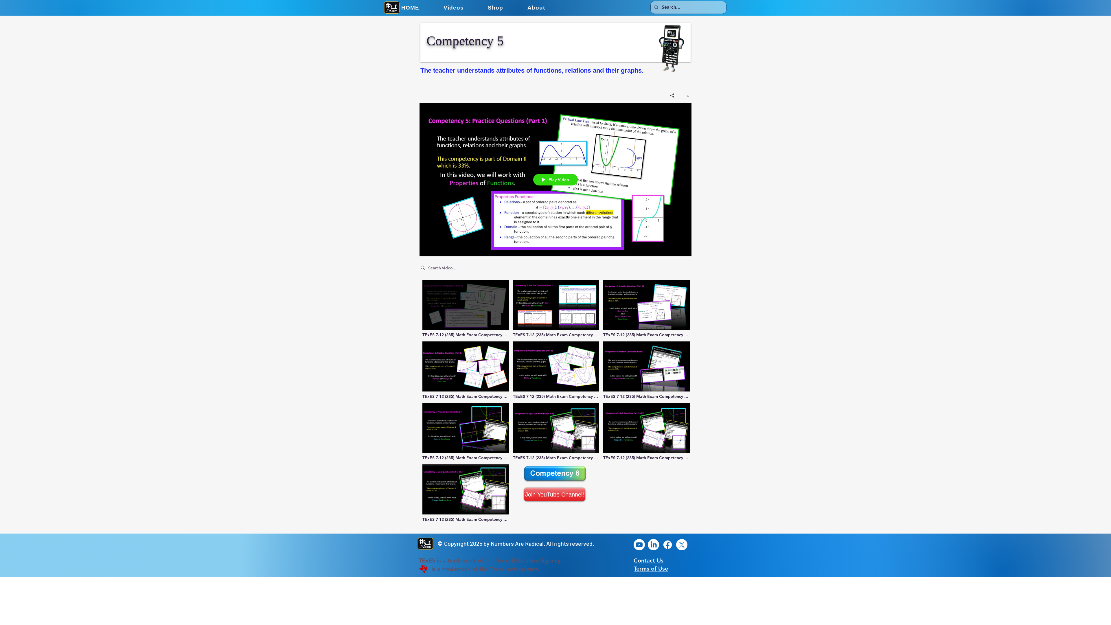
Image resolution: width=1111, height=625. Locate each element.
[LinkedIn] (653, 544)
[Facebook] (667, 544)
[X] (681, 544)
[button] (454, 8)
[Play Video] (466, 309)
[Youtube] (639, 544)
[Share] (672, 95)
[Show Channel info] (685, 95)
